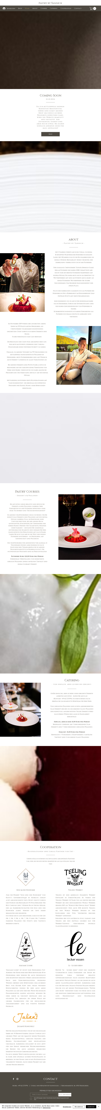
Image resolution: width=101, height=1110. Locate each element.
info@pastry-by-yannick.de (48, 1086)
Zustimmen (91, 1107)
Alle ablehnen (79, 1107)
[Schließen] (98, 1106)
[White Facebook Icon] (13, 1079)
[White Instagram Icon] (17, 1079)
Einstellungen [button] (67, 1107)
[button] (93, 8)
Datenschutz (46, 1108)
